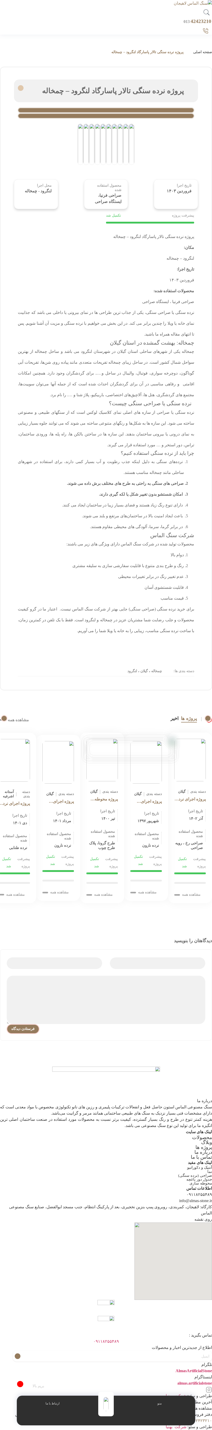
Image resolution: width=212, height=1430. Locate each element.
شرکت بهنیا (176, 1427)
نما (209, 1172)
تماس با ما (201, 1157)
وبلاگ (206, 1142)
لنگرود (132, 671)
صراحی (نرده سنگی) (195, 1175)
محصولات (202, 1137)
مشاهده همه (18, 720)
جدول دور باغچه (199, 1179)
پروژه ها (189, 718)
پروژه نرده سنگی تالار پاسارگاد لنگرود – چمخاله (147, 52)
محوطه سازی (201, 1183)
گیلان (143, 671)
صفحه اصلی (202, 52)
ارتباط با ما (52, 1403)
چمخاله (156, 671)
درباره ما (203, 1152)
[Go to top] (20, 1384)
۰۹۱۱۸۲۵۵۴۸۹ (106, 1341)
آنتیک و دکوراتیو (199, 1167)
